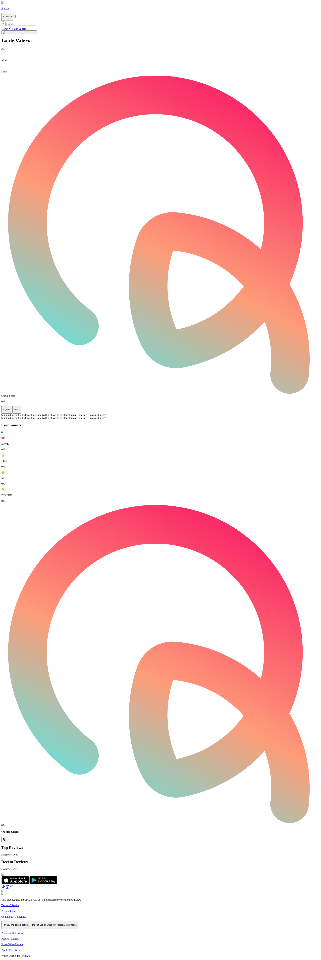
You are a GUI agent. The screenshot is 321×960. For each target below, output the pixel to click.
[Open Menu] (14, 16)
